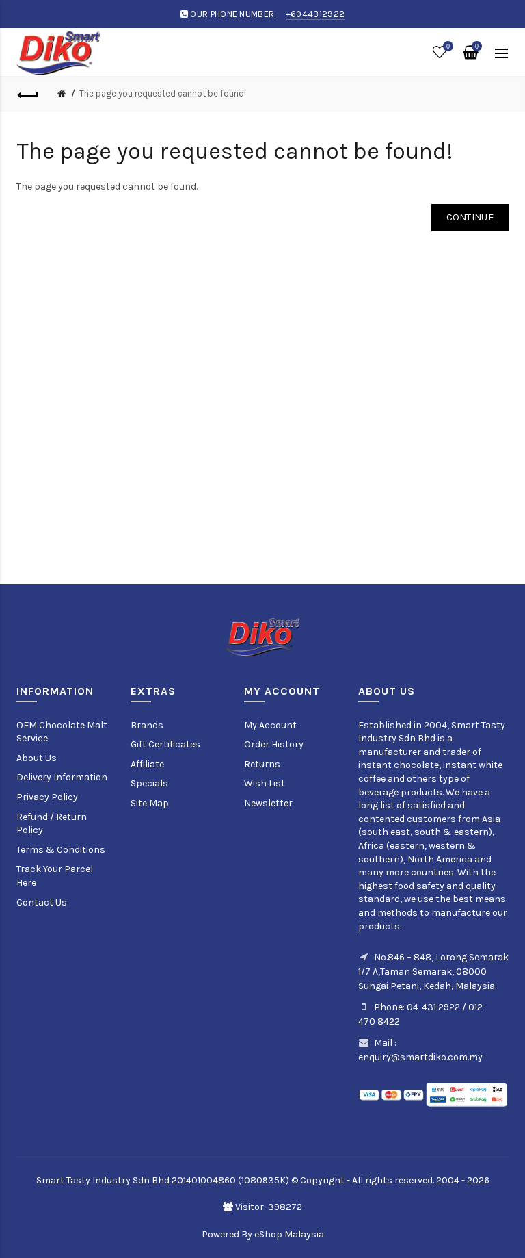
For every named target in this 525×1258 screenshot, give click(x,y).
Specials (149, 783)
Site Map (150, 803)
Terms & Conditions (60, 850)
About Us (36, 758)
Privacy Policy (47, 797)
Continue (470, 217)
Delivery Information (61, 777)
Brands (147, 725)
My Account (270, 725)
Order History (274, 744)
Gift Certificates (165, 744)
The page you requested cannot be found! (162, 93)
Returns (262, 764)
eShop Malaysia (289, 1234)
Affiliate (147, 764)
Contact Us (41, 902)
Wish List (264, 783)
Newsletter (268, 803)
